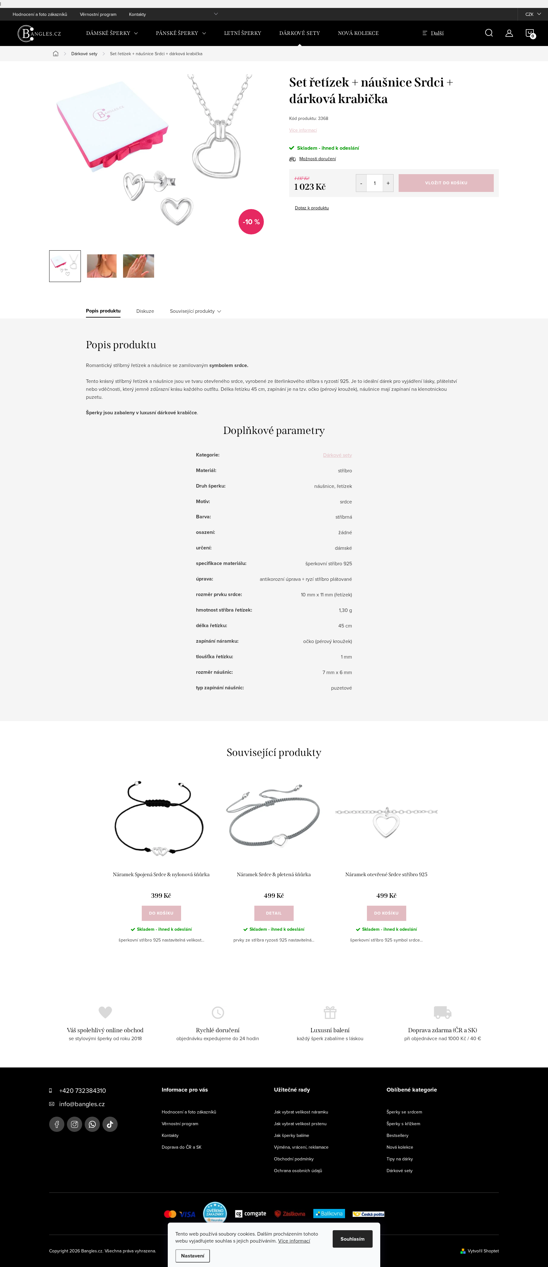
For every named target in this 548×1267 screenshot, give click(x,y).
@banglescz (110, 1124)
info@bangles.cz (82, 1103)
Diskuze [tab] (145, 310)
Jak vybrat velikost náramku (301, 1112)
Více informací (303, 130)
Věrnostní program (98, 14)
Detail (274, 913)
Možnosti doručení (317, 158)
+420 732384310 (82, 1090)
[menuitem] (112, 33)
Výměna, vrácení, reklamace (301, 1147)
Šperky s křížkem (403, 1123)
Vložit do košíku (446, 183)
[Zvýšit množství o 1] (388, 183)
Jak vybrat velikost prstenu (300, 1123)
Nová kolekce (400, 1147)
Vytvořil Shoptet (483, 1251)
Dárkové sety (337, 454)
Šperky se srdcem (404, 1112)
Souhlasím (353, 1239)
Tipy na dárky (400, 1159)
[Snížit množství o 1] (361, 183)
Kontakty (137, 14)
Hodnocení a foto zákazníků (40, 14)
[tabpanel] (161, 867)
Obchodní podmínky (294, 1159)
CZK (529, 14)
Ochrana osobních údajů (298, 1170)
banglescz (74, 1124)
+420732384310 (92, 1124)
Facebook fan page (56, 1124)
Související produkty (192, 310)
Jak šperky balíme (291, 1135)
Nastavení (192, 1255)
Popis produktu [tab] (103, 310)
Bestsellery (397, 1135)
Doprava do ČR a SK (181, 1147)
